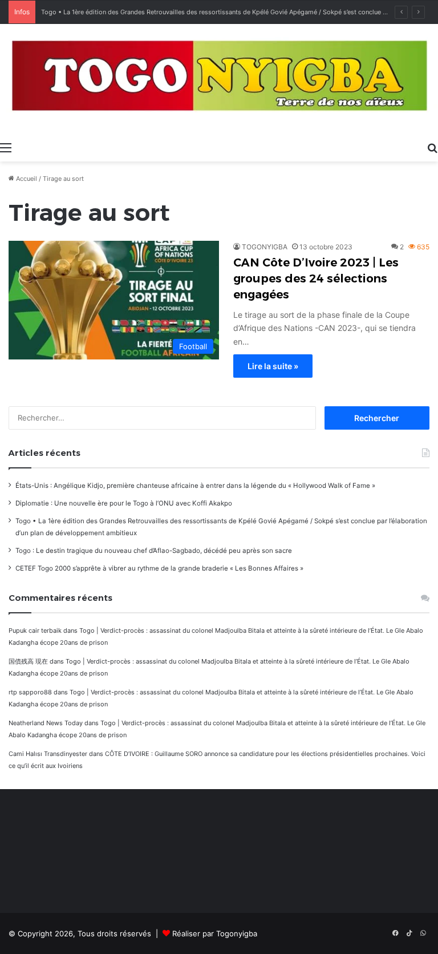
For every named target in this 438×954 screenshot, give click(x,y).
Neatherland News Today (46, 723)
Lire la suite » (273, 366)
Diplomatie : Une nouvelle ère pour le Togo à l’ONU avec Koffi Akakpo (123, 503)
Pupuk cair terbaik (35, 630)
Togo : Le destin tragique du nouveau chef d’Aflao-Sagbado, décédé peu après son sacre (153, 551)
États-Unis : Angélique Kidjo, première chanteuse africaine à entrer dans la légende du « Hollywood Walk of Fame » (195, 486)
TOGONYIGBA (264, 246)
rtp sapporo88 (30, 692)
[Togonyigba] (219, 80)
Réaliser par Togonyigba (214, 933)
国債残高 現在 (28, 661)
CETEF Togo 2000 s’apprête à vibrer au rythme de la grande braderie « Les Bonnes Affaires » (159, 568)
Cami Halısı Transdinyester (48, 754)
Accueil (25, 179)
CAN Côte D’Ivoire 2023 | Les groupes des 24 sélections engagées (316, 278)
